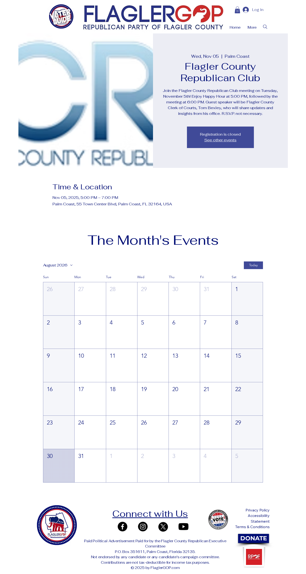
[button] (59, 299)
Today (253, 265)
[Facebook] (122, 526)
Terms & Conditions (252, 526)
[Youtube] (183, 526)
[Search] (265, 27)
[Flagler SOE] (218, 520)
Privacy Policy (258, 510)
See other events (220, 140)
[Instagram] (143, 526)
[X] (163, 526)
